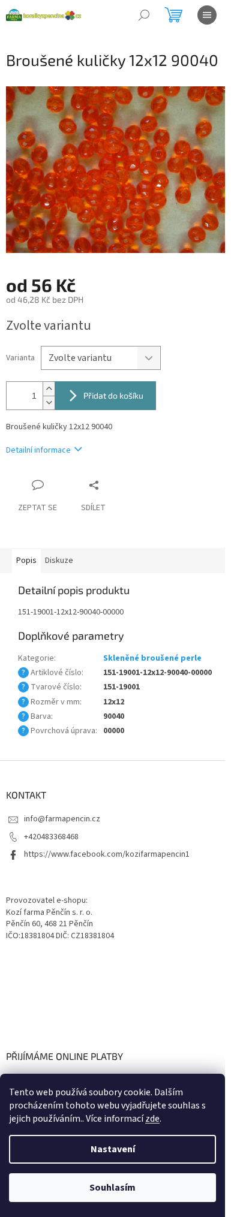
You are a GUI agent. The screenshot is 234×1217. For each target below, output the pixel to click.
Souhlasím (112, 1187)
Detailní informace (38, 450)
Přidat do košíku (113, 395)
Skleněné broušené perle (152, 658)
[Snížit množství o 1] (49, 402)
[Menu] (207, 15)
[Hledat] (144, 15)
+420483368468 (51, 837)
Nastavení (113, 1149)
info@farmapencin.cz (62, 819)
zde (152, 1118)
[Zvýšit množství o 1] (49, 389)
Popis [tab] (26, 561)
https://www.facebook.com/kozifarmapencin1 (107, 854)
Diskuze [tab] (59, 561)
